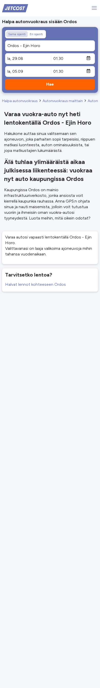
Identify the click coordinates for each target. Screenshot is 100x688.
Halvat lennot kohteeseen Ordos (35, 284)
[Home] (15, 7)
